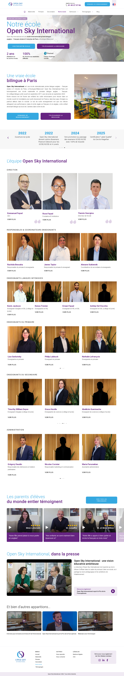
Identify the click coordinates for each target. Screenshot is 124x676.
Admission (72, 12)
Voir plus (11, 271)
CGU (74, 657)
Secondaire (51, 12)
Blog (98, 12)
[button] (8, 138)
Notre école (62, 12)
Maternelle (31, 12)
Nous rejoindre (60, 654)
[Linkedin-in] (103, 660)
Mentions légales (78, 654)
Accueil (37, 654)
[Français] (114, 5)
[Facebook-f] (107, 660)
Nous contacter (60, 657)
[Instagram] (99, 660)
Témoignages (86, 12)
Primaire (41, 12)
